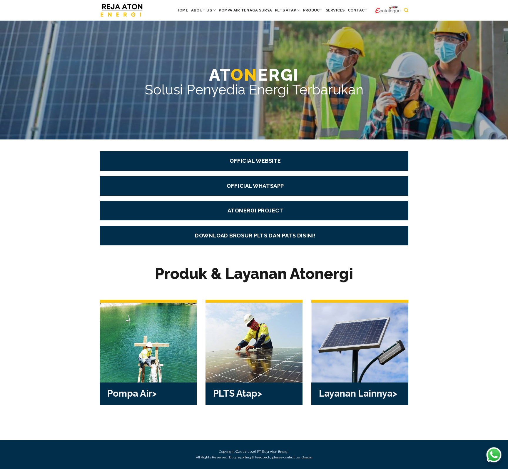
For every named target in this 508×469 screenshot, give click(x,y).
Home (182, 10)
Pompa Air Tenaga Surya (245, 10)
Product (313, 10)
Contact (358, 10)
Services (335, 10)
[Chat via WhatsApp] (494, 455)
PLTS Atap (285, 10)
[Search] (406, 10)
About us (201, 10)
